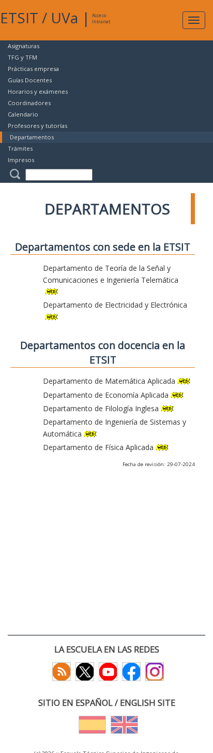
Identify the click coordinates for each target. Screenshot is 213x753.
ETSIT (19, 17)
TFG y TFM (22, 57)
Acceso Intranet (101, 18)
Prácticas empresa (33, 69)
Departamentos (32, 137)
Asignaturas (23, 46)
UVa (64, 17)
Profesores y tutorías (37, 125)
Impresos (21, 160)
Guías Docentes (30, 80)
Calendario (23, 114)
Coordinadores (29, 103)
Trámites (20, 148)
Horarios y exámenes (38, 91)
